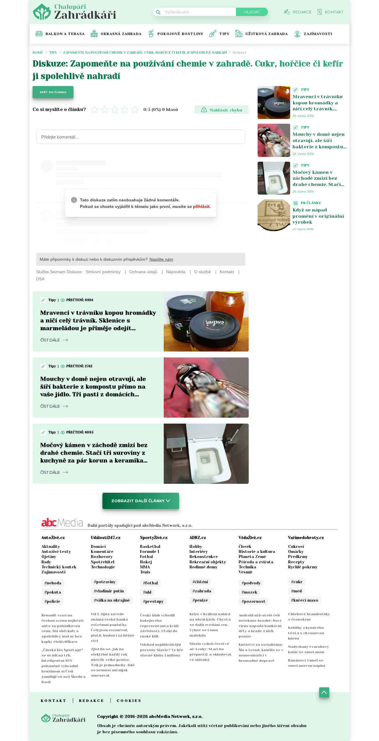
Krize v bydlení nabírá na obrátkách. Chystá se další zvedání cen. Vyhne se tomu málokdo (210, 624)
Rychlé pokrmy (302, 567)
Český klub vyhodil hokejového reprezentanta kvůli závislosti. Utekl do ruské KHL (159, 626)
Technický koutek (58, 567)
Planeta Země (252, 556)
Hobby (196, 546)
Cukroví (296, 546)
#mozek (249, 592)
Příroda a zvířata (256, 562)
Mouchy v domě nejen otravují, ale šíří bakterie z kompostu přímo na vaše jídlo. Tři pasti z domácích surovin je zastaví (319, 149)
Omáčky (295, 551)
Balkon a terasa (65, 34)
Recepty (296, 562)
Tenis (145, 572)
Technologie (103, 567)
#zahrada (201, 591)
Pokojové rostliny (180, 34)
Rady (46, 562)
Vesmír (246, 572)
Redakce (92, 701)
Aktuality (50, 546)
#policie (52, 601)
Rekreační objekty (208, 562)
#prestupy (153, 601)
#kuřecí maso (304, 600)
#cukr (297, 582)
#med (296, 591)
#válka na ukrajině (112, 600)
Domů (38, 53)
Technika (247, 567)
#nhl (147, 592)
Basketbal (150, 546)
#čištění (200, 582)
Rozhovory (102, 556)
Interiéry (199, 551)
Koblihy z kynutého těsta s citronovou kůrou (306, 633)
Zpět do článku (53, 92)
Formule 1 (149, 551)
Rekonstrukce (204, 556)
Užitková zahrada (266, 34)
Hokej (146, 562)
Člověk (245, 546)
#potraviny (104, 582)
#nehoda (52, 583)
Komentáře (102, 551)
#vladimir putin (109, 591)
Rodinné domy (203, 567)
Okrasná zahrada (121, 34)
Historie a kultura (257, 551)
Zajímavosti (318, 34)
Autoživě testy (56, 551)
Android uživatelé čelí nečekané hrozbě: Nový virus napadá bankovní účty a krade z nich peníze (260, 626)
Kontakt (54, 701)
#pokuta (52, 592)
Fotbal (146, 556)
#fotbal (150, 583)
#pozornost (254, 601)
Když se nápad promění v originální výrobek (318, 216)
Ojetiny (48, 556)
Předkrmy (298, 556)
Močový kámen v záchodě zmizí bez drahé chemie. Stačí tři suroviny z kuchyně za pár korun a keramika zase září (319, 187)
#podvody (251, 583)
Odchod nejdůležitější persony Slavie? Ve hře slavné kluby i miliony (161, 650)
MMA (145, 567)
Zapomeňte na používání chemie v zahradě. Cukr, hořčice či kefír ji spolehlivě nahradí (145, 53)
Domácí (98, 546)
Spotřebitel (102, 562)
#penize (200, 600)
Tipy (224, 34)
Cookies (129, 701)
